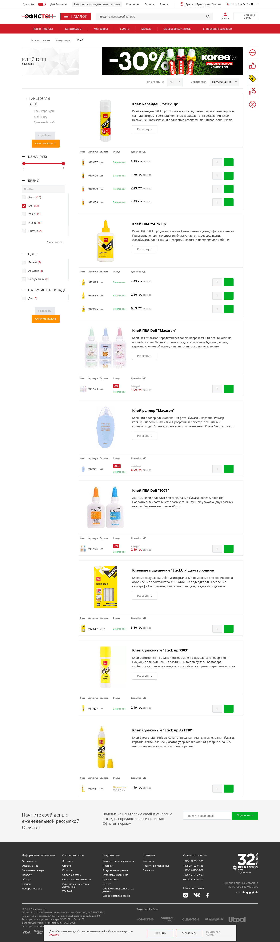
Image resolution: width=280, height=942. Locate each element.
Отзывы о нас (30, 865)
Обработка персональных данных (118, 890)
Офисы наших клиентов (76, 879)
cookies (54, 935)
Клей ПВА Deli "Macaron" (154, 330)
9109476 (93, 175)
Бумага (124, 28)
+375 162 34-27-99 (193, 874)
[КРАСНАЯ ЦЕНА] (252, 91)
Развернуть (144, 129)
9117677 (93, 708)
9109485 (93, 282)
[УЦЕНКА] (252, 104)
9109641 (93, 468)
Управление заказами (217, 28)
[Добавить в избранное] (238, 162)
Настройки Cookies (213, 933)
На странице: (156, 82)
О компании (29, 861)
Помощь (67, 870)
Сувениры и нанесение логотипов (76, 885)
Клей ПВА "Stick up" (149, 224)
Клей (34, 104)
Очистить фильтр (45, 143)
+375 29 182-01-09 (193, 879)
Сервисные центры (33, 870)
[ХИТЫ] (252, 65)
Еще (163, 4)
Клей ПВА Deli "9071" (150, 490)
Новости (27, 874)
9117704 (93, 388)
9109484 (93, 295)
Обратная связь (71, 874)
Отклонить (189, 933)
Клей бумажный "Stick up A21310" (162, 730)
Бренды (26, 884)
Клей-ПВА (40, 116)
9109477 (93, 162)
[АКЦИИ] (252, 78)
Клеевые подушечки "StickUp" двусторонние (173, 570)
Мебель (146, 28)
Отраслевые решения (115, 874)
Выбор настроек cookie (116, 895)
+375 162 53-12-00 (242, 4)
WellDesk (67, 891)
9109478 (93, 202)
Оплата (149, 4)
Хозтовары (101, 28)
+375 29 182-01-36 (193, 865)
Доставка (67, 861)
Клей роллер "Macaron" (153, 410)
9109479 (93, 189)
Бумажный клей (44, 122)
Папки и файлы (43, 28)
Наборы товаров (32, 888)
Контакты (132, 4)
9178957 (93, 628)
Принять (160, 933)
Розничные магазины (156, 865)
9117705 (93, 548)
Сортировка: (199, 82)
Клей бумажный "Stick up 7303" (160, 650)
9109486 (93, 309)
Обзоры (26, 879)
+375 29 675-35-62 (193, 870)
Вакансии (148, 870)
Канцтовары (73, 28)
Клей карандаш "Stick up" (155, 104)
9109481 (93, 788)
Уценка (106, 884)
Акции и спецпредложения (118, 861)
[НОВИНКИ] (252, 52)
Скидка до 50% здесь (177, 28)
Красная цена (110, 879)
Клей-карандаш (44, 111)
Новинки (107, 865)
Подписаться (245, 815)
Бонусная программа (115, 870)
